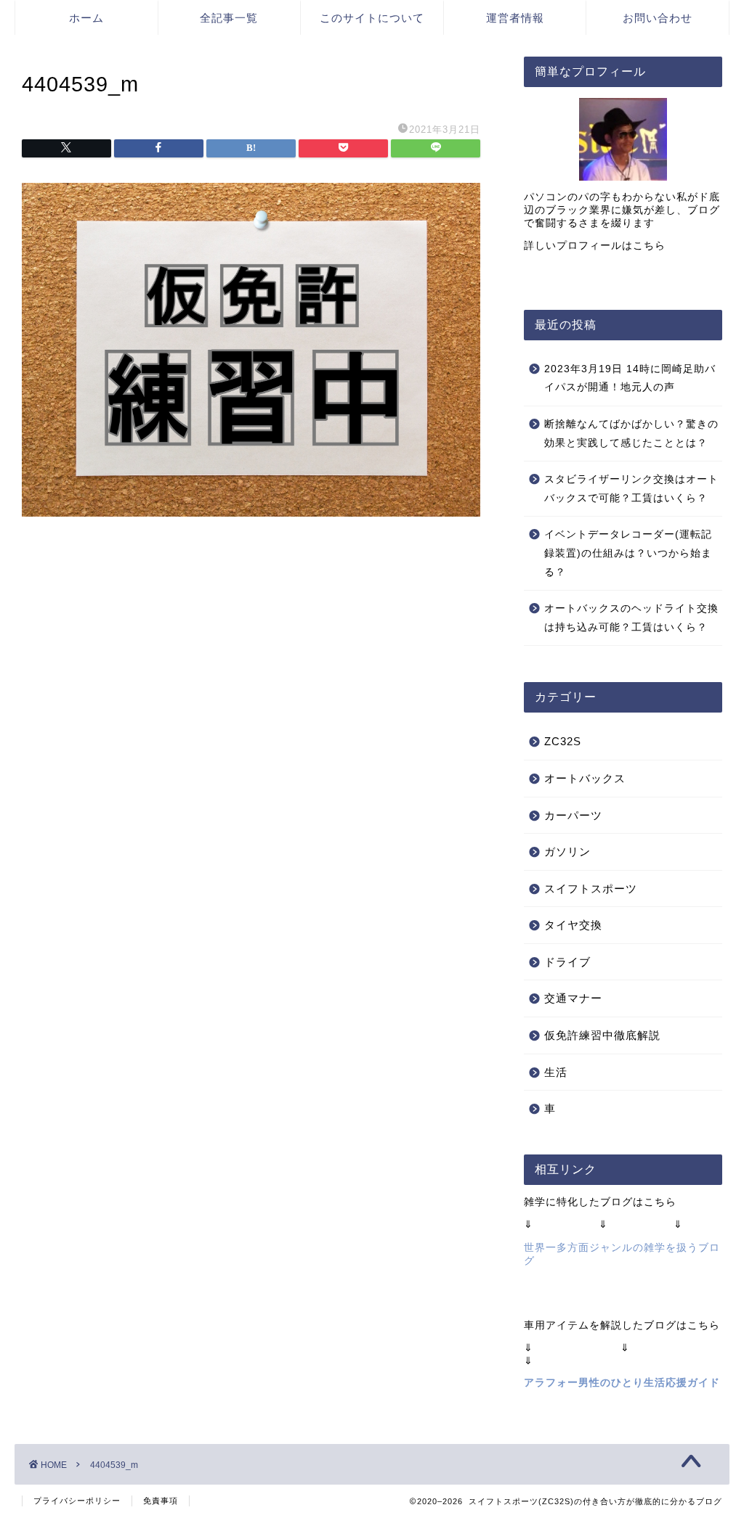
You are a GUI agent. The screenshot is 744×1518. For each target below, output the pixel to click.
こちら (649, 245)
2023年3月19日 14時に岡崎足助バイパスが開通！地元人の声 (630, 378)
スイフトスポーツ (590, 888)
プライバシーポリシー (77, 1500)
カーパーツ (573, 815)
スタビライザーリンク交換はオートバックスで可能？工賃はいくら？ (631, 489)
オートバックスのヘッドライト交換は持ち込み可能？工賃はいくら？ (631, 618)
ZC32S (562, 741)
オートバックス (585, 778)
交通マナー (573, 998)
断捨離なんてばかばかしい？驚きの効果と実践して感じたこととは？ (631, 433)
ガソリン (567, 851)
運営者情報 (515, 18)
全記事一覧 (229, 18)
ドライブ (567, 962)
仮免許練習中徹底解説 (602, 1035)
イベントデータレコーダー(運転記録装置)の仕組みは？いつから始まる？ (628, 553)
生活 (555, 1072)
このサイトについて (372, 18)
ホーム (86, 18)
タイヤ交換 (573, 925)
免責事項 (160, 1500)
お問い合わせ (657, 18)
